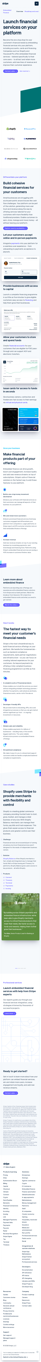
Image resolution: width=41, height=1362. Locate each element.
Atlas (5, 1178)
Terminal (9, 883)
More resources (8, 1327)
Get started (24, 71)
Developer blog (27, 1287)
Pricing (5, 1175)
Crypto (5, 1197)
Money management (29, 1203)
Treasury (9, 880)
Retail (24, 1241)
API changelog (27, 1278)
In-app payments (28, 1197)
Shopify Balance (9, 859)
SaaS (24, 1208)
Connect (9, 877)
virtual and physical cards (16, 402)
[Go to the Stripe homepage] (5, 1164)
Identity (6, 1208)
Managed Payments (10, 1220)
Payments (9, 886)
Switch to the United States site (14, 1357)
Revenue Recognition (10, 1234)
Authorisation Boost (10, 1181)
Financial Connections (10, 1206)
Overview (19, 11)
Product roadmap (28, 1295)
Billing (5, 1183)
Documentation (27, 1270)
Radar (5, 1231)
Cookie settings (8, 1324)
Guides (5, 1295)
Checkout (6, 1189)
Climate (5, 1192)
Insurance (25, 1225)
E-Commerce (26, 1186)
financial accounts (17, 345)
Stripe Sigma (7, 1236)
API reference (27, 1273)
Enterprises (26, 1175)
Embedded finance (28, 1189)
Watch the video (11, 605)
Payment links (8, 1222)
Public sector (26, 1238)
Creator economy (28, 1214)
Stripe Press (26, 1303)
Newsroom (26, 1300)
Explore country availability (15, 228)
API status (25, 1275)
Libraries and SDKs (28, 1281)
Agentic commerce (28, 1181)
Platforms (25, 1206)
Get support (7, 1335)
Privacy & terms (8, 1311)
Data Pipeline (7, 1200)
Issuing (8, 888)
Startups (25, 1178)
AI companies (26, 1211)
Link (4, 1217)
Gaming (24, 1217)
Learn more (9, 1013)
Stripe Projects (27, 1284)
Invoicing (6, 1211)
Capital (5, 1186)
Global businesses (28, 1195)
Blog (4, 1300)
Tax (4, 1239)
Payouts (6, 1228)
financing (29, 300)
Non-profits (26, 1233)
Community (7, 1303)
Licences (6, 1319)
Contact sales (10, 71)
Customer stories (9, 1297)
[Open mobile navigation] (37, 4)
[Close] (37, 1352)
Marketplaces (27, 1200)
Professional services (29, 1236)
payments (15, 243)
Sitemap (6, 1322)
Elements (6, 1203)
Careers (25, 1297)
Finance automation (29, 1192)
